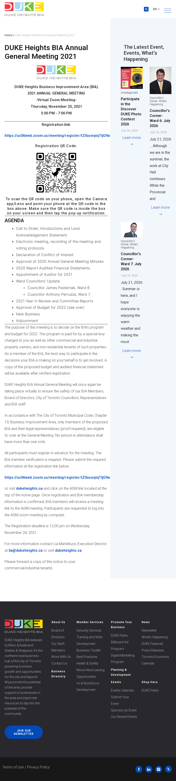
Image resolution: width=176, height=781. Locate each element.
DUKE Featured (152, 644)
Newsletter (149, 630)
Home (8, 35)
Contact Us (59, 663)
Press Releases (153, 650)
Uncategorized (129, 92)
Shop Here (150, 682)
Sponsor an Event (124, 710)
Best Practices (87, 657)
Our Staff (57, 644)
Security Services (89, 630)
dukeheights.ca (29, 488)
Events (116, 682)
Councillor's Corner (157, 99)
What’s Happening (158, 103)
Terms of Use (13, 767)
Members (58, 650)
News (146, 622)
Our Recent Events (124, 717)
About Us (58, 622)
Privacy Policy (38, 767)
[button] (168, 11)
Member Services (90, 622)
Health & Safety (87, 663)
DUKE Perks (119, 635)
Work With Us (61, 657)
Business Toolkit (89, 650)
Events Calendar (122, 690)
